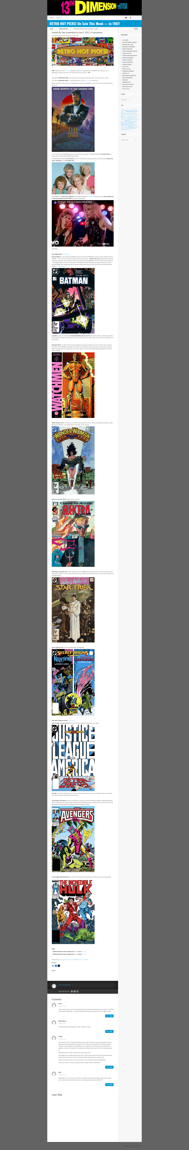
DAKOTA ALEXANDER (127, 58)
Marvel (128, 121)
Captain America (133, 113)
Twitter (77, 991)
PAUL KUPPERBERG (127, 77)
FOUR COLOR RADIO (127, 62)
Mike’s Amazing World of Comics (67, 959)
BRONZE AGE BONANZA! (128, 46)
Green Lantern (124, 119)
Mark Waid (123, 121)
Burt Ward (128, 113)
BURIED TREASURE (127, 49)
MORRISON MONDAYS (128, 71)
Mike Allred (125, 122)
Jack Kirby (132, 119)
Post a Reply (109, 1016)
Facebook (74, 991)
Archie (133, 110)
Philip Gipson (62, 1021)
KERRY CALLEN (126, 69)
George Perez (130, 118)
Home (51, 29)
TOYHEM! (126, 128)
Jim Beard (136, 119)
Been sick (67, 70)
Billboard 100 (91, 196)
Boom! (124, 113)
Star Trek (122, 127)
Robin (122, 125)
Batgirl (124, 111)
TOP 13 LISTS (125, 89)
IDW (128, 119)
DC (122, 116)
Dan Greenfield (69, 32)
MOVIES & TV (125, 73)
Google (72, 991)
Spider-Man (130, 125)
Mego (132, 121)
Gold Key (134, 118)
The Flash (136, 127)
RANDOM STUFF (126, 82)
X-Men (129, 129)
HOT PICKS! (125, 66)
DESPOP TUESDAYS (127, 60)
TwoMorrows (132, 128)
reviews (135, 124)
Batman (129, 111)
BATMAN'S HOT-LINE (127, 44)
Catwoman (123, 114)
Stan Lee (136, 125)
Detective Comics (133, 116)
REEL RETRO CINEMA (127, 84)
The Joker (123, 128)
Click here (88, 80)
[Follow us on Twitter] (126, 17)
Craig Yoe (131, 114)
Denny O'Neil (126, 116)
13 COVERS (125, 40)
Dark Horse (135, 114)
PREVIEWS (125, 80)
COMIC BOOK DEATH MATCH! (129, 51)
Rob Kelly (125, 125)
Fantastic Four (124, 118)
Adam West (123, 110)
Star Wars (126, 127)
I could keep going (60, 266)
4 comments (97, 32)
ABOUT (52, 18)
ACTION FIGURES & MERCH (129, 42)
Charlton (127, 114)
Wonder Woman (124, 129)
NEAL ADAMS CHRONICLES (129, 75)
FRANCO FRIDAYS (126, 64)
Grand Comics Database (82, 959)
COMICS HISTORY (63, 29)
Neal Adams (131, 122)
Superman (131, 127)
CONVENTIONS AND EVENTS (129, 55)
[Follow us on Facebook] (130, 17)
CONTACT (58, 18)
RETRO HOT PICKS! (127, 86)
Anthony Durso (128, 110)
